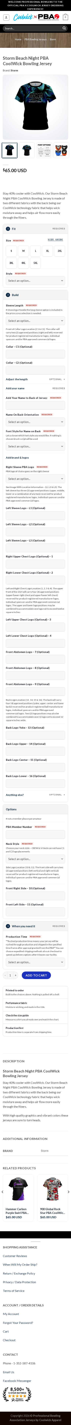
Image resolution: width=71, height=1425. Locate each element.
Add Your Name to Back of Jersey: (27, 397)
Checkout (9, 1340)
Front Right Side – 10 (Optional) (25, 888)
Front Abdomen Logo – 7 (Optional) (27, 651)
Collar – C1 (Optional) (19, 346)
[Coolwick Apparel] (36, 17)
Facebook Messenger (17, 1380)
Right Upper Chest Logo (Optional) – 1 (29, 556)
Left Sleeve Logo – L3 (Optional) (25, 540)
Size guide (55, 239)
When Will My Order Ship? (20, 1264)
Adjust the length (34, 379)
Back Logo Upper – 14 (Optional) (25, 743)
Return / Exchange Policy (19, 1273)
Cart (6, 1331)
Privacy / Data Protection (19, 1282)
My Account (11, 1314)
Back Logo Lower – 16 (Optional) (26, 776)
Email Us (8, 1372)
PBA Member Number (19, 826)
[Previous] (9, 107)
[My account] (6, 18)
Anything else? (34, 794)
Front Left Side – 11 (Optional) (24, 904)
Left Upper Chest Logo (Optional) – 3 (28, 619)
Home (18, 39)
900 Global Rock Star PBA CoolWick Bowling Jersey (52, 1210)
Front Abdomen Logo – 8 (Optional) (27, 667)
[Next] (62, 107)
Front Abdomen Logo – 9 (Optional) (27, 684)
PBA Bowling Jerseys (36, 39)
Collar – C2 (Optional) (19, 362)
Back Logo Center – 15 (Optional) (26, 759)
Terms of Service (13, 1290)
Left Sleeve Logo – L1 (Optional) (25, 508)
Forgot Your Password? (18, 1322)
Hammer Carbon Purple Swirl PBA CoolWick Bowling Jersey (17, 1210)
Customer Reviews (15, 1256)
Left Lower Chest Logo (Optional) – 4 (28, 635)
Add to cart (36, 975)
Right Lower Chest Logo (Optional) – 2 (29, 572)
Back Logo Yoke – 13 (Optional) (25, 727)
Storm (53, 39)
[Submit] (64, 28)
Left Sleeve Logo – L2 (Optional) (25, 524)
